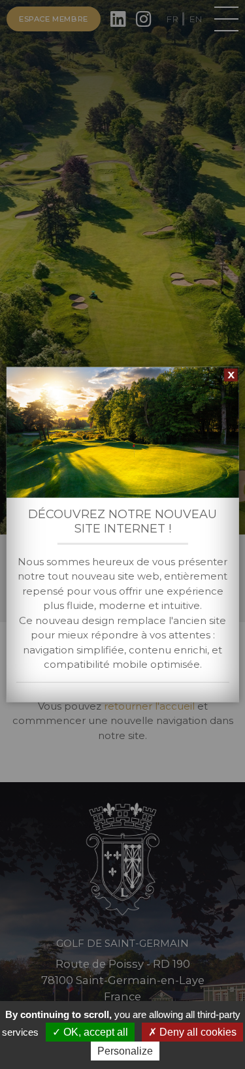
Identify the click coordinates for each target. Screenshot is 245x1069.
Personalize (125, 1051)
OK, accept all (94, 1032)
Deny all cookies (197, 1032)
